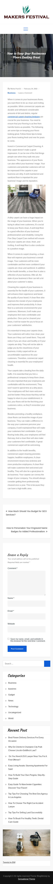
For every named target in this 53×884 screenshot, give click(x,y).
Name (11, 598)
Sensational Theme (26, 879)
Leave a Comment (25, 93)
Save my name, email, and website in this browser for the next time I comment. (27, 640)
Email (11, 611)
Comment (12, 568)
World (10, 718)
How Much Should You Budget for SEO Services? (26, 513)
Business (12, 93)
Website (11, 624)
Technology (13, 707)
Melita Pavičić (15, 89)
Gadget (11, 695)
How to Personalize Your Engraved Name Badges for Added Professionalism (27, 530)
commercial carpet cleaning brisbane (24, 117)
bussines (12, 689)
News (10, 701)
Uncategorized (14, 712)
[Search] (47, 664)
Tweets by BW (9, 862)
